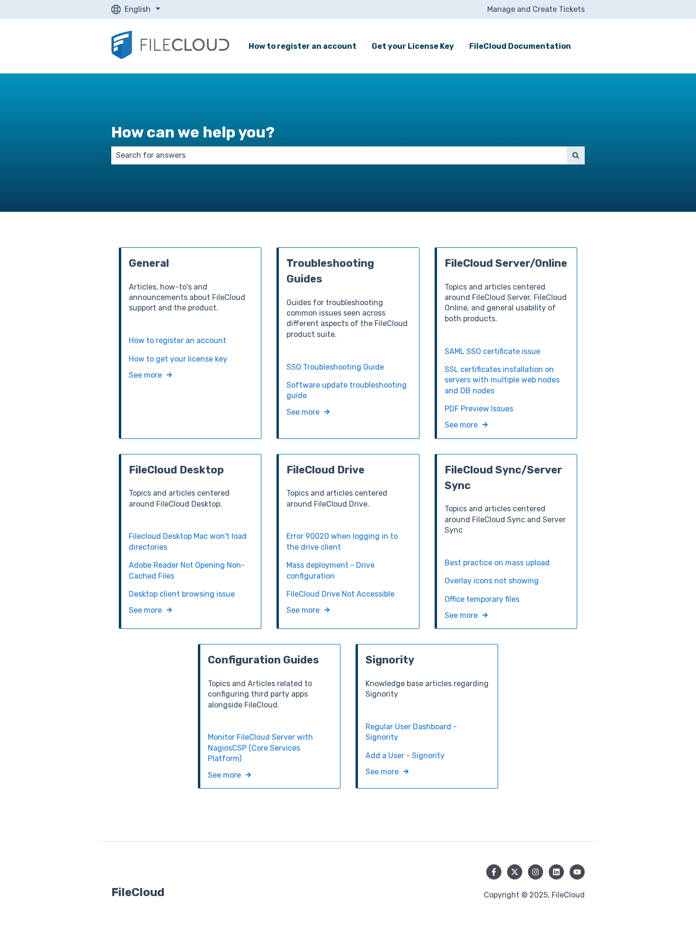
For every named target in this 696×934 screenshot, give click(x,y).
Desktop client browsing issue (182, 593)
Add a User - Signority (405, 755)
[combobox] (339, 155)
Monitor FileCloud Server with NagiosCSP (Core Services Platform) (260, 748)
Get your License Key (413, 46)
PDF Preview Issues (479, 408)
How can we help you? (193, 132)
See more (145, 375)
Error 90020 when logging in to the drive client (342, 541)
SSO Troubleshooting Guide (335, 367)
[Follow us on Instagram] (535, 872)
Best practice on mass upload (497, 562)
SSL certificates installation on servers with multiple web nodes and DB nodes (502, 380)
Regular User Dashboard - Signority (411, 732)
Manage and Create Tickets (536, 9)
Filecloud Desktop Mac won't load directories (188, 541)
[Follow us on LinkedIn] (556, 872)
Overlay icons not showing (492, 580)
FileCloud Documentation (520, 46)
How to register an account (303, 46)
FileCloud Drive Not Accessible (340, 593)
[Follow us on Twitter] (514, 872)
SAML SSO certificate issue (492, 351)
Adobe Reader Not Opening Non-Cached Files (187, 570)
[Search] (576, 155)
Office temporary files (482, 599)
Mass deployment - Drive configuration (330, 570)
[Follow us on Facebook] (493, 872)
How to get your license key (178, 358)
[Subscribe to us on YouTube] (577, 872)
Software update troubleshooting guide (346, 390)
